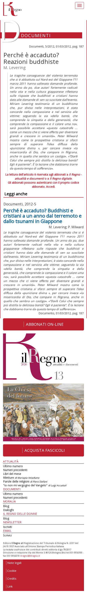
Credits (11, 578)
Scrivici (7, 535)
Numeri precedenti (15, 470)
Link (10, 586)
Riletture (21, 477)
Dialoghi (8, 510)
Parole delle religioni (25, 481)
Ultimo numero (13, 466)
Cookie (11, 571)
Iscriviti (7, 527)
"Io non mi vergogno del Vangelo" (34, 485)
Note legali (14, 563)
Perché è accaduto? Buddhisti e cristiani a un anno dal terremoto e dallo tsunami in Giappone (42, 215)
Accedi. (50, 186)
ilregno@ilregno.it (30, 555)
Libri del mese (12, 474)
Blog (6, 506)
